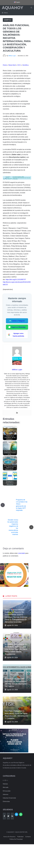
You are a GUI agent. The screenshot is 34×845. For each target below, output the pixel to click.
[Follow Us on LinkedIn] (12, 816)
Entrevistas (6, 801)
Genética (7, 20)
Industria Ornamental (9, 798)
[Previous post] (2, 505)
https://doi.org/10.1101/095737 (16, 279)
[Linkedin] (17, 413)
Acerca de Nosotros (9, 836)
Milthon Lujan (12, 55)
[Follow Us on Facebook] (4, 816)
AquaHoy (12, 7)
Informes (5, 794)
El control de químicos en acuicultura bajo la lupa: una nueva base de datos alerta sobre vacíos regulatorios (16, 649)
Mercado (5, 787)
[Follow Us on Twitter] (8, 816)
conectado (21, 553)
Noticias (5, 784)
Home (5, 65)
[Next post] (31, 527)
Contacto (28, 836)
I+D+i (19, 65)
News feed (12, 65)
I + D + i (5, 780)
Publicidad (20, 836)
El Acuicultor (6, 791)
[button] (31, 7)
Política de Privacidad (16, 839)
